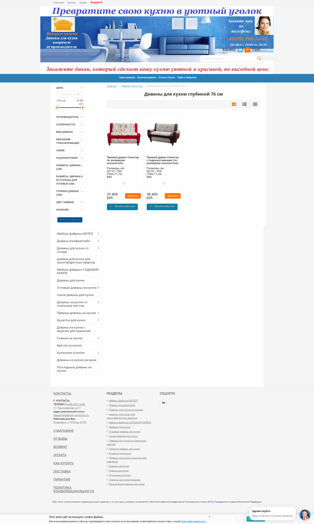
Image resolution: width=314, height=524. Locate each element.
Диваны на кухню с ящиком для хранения (73, 329)
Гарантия (61, 479)
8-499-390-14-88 (75, 404)
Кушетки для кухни (71, 320)
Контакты (71, 2)
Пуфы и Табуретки (186, 77)
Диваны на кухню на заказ (76, 360)
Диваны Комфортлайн (73, 241)
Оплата (59, 455)
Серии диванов (127, 77)
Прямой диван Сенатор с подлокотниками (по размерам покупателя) (163, 160)
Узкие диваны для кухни (75, 295)
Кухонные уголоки (71, 352)
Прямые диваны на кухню (76, 313)
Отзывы (83, 2)
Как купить (63, 463)
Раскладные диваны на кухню (74, 369)
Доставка (62, 471)
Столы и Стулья (166, 77)
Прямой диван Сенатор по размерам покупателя (123, 160)
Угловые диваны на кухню (77, 287)
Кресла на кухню (69, 345)
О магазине (58, 2)
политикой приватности (193, 521)
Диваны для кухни (70, 280)
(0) (124, 183)
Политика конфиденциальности (73, 489)
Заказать (132, 195)
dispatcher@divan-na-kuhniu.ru (71, 415)
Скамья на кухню (69, 338)
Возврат (60, 447)
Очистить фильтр (70, 219)
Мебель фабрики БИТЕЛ (75, 233)
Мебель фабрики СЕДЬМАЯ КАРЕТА (77, 271)
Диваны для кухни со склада (72, 250)
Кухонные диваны (146, 77)
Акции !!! (96, 2)
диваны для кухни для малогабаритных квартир (76, 260)
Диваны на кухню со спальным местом (72, 304)
